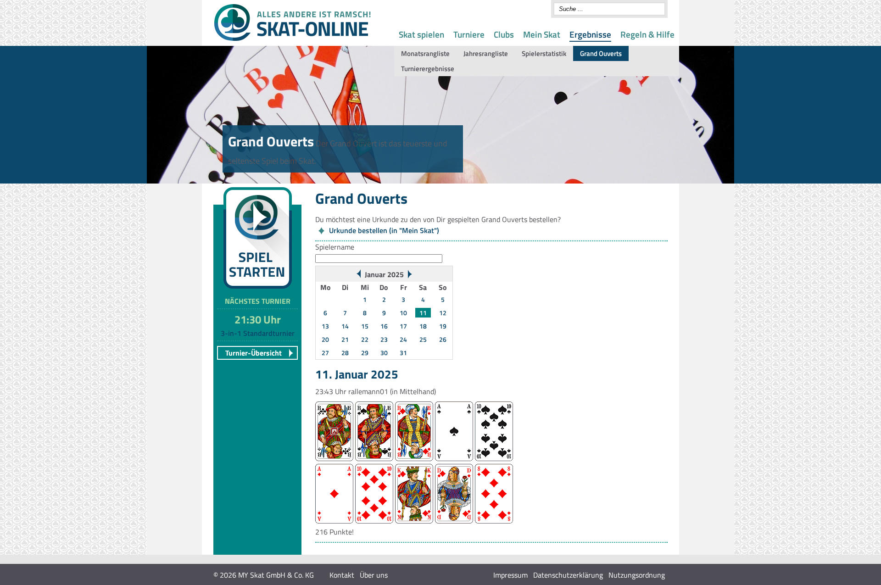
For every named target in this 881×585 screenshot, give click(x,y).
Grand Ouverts (601, 53)
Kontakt (341, 574)
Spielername (334, 246)
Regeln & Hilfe (647, 34)
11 (423, 313)
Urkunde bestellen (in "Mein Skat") (384, 230)
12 (442, 313)
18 (423, 326)
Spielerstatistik (544, 53)
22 (364, 339)
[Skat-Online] (292, 39)
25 (423, 339)
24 (403, 339)
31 (403, 352)
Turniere (469, 34)
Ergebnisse (590, 34)
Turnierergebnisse (427, 68)
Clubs (504, 34)
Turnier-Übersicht (253, 352)
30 (384, 352)
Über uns (374, 574)
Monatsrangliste (425, 53)
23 (384, 339)
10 (403, 313)
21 (345, 339)
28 (345, 352)
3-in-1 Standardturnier (258, 333)
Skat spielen (421, 34)
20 (325, 339)
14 (345, 326)
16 (384, 326)
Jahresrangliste (485, 53)
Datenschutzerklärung (568, 574)
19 (442, 326)
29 (364, 352)
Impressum (510, 574)
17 (403, 326)
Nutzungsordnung (636, 574)
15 (364, 326)
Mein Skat (541, 34)
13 (325, 326)
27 (325, 352)
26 (442, 339)
